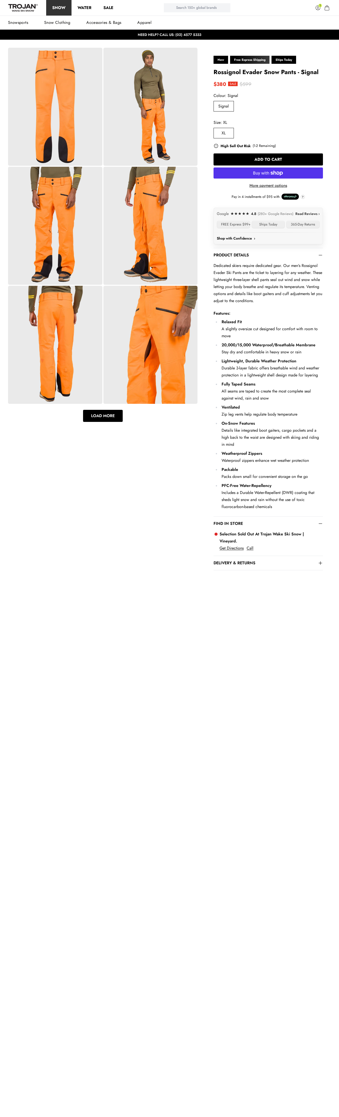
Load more (103, 416)
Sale (108, 8)
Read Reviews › (307, 213)
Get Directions (232, 548)
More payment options (268, 185)
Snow (58, 8)
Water (84, 8)
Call (250, 548)
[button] (327, 8)
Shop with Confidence (236, 238)
